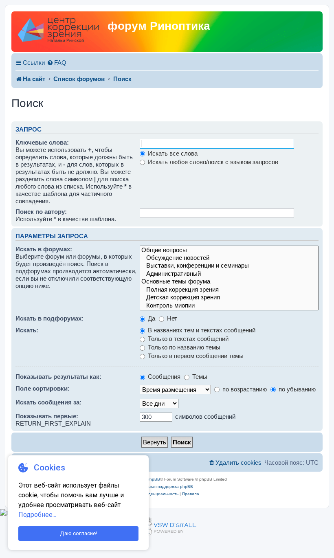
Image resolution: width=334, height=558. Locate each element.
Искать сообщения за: (48, 402)
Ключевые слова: (42, 142)
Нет (171, 318)
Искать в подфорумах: (49, 318)
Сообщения (163, 376)
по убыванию (296, 389)
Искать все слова (172, 153)
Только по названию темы (183, 347)
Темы (199, 376)
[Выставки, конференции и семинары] (229, 266)
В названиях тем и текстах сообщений (200, 330)
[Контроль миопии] (229, 306)
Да (150, 318)
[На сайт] (60, 31)
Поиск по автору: (41, 211)
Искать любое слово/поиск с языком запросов (212, 161)
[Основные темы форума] (229, 282)
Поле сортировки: (42, 388)
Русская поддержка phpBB (167, 486)
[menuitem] (56, 63)
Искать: (26, 330)
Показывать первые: (46, 416)
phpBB (153, 479)
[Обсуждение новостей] (229, 258)
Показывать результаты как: (58, 376)
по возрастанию (244, 389)
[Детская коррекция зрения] (229, 297)
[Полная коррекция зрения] (229, 290)
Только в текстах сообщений (187, 338)
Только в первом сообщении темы (195, 355)
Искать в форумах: (43, 249)
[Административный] (229, 274)
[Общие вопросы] (229, 250)
